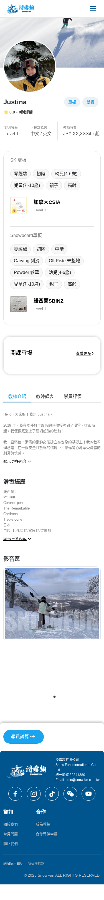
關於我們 (10, 824)
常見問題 (10, 834)
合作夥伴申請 (46, 834)
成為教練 (43, 824)
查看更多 (83, 353)
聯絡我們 (10, 844)
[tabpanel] (52, 557)
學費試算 (20, 736)
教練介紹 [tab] (17, 396)
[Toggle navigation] (93, 9)
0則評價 (26, 112)
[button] (50, 697)
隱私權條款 (36, 864)
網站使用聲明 (13, 864)
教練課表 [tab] (45, 396)
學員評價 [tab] (73, 396)
